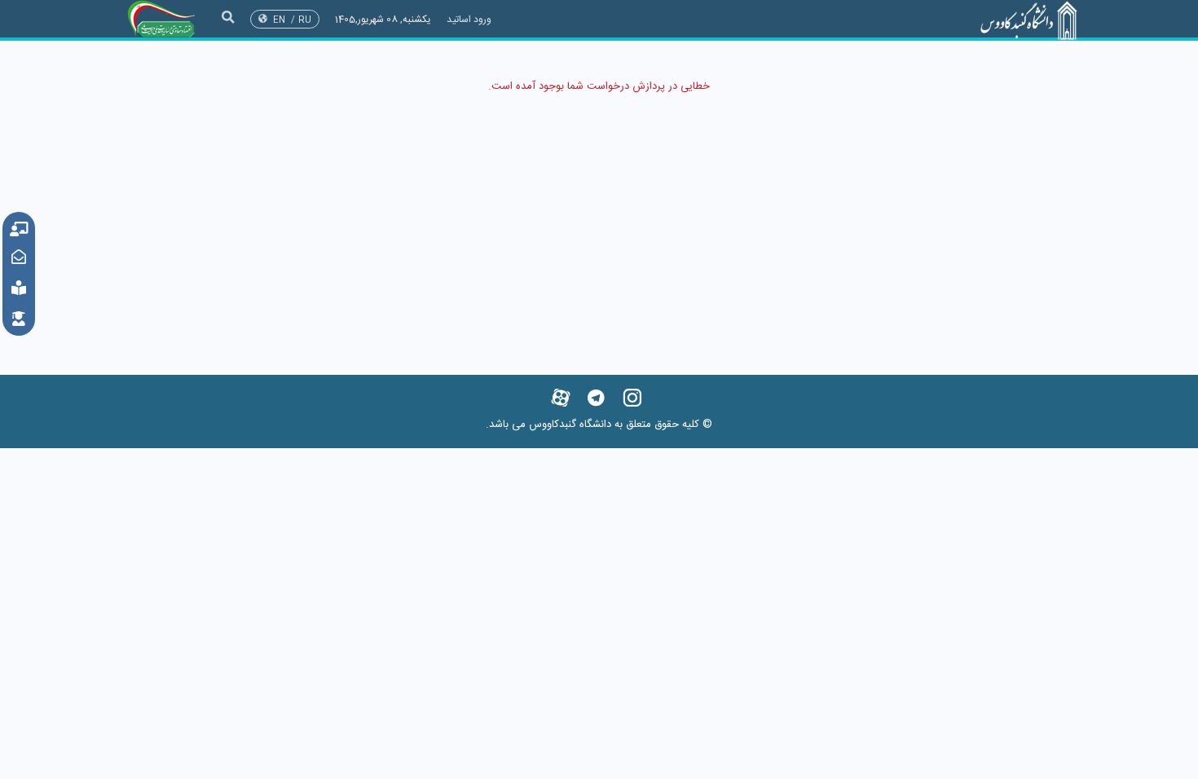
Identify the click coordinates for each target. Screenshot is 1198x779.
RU (304, 20)
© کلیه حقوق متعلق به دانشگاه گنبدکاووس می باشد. (599, 425)
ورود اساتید (469, 19)
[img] (228, 17)
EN (279, 20)
